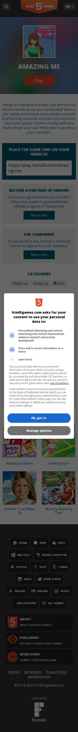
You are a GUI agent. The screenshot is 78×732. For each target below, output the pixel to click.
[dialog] (39, 366)
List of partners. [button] (59, 383)
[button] (39, 359)
